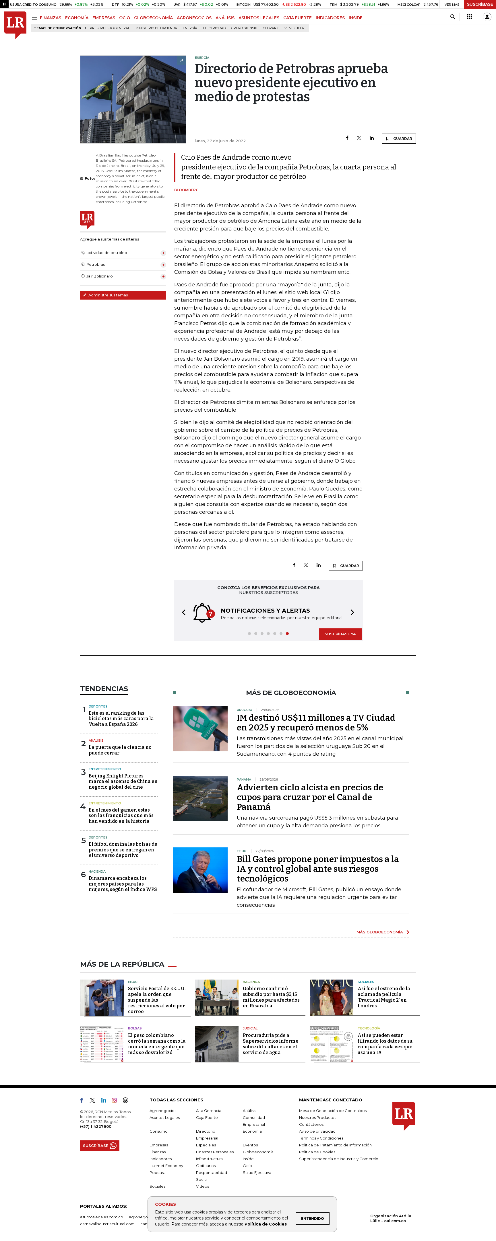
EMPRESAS (103, 17)
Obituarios (206, 1165)
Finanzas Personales (215, 1152)
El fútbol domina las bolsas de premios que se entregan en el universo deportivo (123, 849)
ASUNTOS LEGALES (259, 17)
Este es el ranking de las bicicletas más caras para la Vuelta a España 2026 (121, 718)
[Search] (452, 17)
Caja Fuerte (207, 1117)
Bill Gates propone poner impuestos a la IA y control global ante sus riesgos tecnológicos (318, 869)
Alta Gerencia (208, 1110)
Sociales (366, 982)
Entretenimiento (105, 769)
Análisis (96, 740)
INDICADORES (330, 17)
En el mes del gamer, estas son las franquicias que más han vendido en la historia (121, 815)
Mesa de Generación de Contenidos (333, 1110)
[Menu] (35, 18)
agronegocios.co (145, 1217)
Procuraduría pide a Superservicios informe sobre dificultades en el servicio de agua (271, 1044)
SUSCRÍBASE (480, 4)
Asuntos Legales (165, 1117)
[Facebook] (347, 138)
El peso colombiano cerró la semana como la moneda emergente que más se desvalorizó (157, 1044)
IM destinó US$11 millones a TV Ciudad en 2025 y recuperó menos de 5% (316, 723)
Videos (202, 1186)
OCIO (124, 17)
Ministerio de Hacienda (156, 28)
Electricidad (214, 28)
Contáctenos (311, 1124)
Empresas (159, 1145)
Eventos (250, 1145)
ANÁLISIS (225, 17)
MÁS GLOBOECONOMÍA (379, 932)
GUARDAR (402, 138)
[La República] (15, 25)
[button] (182, 613)
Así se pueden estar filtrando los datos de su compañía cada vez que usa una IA (385, 1044)
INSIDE (356, 17)
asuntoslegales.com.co (101, 1217)
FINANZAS (50, 17)
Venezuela (294, 28)
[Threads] (128, 1101)
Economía (252, 1131)
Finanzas (158, 1152)
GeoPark (271, 28)
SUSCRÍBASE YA (340, 634)
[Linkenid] (106, 1101)
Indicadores (161, 1158)
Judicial (250, 1028)
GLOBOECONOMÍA (153, 17)
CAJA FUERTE (297, 17)
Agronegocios (163, 1110)
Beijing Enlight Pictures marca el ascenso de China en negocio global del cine (123, 781)
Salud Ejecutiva (257, 1172)
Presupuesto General (110, 28)
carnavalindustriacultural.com (107, 1224)
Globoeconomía (258, 1152)
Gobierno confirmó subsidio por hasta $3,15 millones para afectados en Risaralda (271, 997)
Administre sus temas (108, 295)
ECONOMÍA (76, 17)
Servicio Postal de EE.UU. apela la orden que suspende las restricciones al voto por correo (157, 1000)
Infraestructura (209, 1158)
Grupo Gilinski (244, 28)
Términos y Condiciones (321, 1138)
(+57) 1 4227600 (95, 1126)
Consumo (159, 1131)
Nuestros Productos (317, 1117)
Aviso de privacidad (317, 1131)
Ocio (247, 1165)
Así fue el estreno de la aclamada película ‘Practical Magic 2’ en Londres (384, 997)
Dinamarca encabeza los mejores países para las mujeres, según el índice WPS (123, 883)
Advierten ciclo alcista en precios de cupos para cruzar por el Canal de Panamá (310, 797)
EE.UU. (133, 982)
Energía (190, 28)
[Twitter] (359, 138)
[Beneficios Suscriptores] (469, 17)
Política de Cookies (266, 1224)
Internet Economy (166, 1165)
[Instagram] (116, 1101)
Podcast (157, 1172)
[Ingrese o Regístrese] (487, 17)
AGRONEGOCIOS (194, 17)
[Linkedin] (372, 138)
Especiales (206, 1145)
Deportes (98, 706)
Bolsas (135, 1028)
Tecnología (369, 1028)
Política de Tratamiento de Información (335, 1145)
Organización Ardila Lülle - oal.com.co (390, 1218)
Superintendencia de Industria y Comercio (338, 1158)
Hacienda (97, 871)
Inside (248, 1158)
